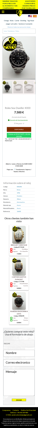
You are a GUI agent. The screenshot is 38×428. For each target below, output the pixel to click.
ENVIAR (19, 400)
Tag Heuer (30, 20)
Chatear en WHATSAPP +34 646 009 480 (19, 135)
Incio (5, 31)
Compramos (6, 410)
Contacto (16, 410)
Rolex (12, 20)
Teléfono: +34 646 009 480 (19, 412)
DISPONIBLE (19, 129)
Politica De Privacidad (28, 410)
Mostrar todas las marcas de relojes (19, 27)
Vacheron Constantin (25, 24)
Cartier (17, 20)
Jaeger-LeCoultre (11, 24)
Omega (6, 20)
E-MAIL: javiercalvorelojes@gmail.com (19, 415)
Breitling (23, 20)
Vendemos (11, 31)
